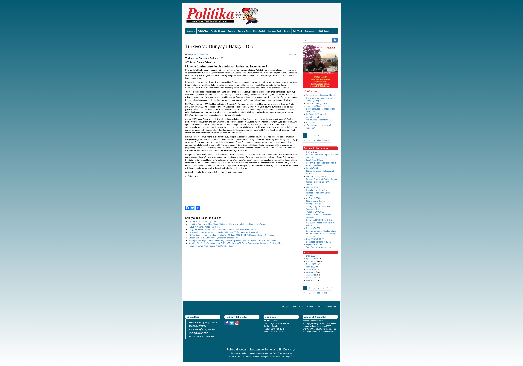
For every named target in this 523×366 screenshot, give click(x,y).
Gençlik (287, 31)
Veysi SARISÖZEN (314, 244)
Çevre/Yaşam (310, 31)
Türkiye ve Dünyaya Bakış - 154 (202, 221)
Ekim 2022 (310, 280)
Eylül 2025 (310, 255)
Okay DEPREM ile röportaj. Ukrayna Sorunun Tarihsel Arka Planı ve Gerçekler (222, 229)
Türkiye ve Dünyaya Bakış (198, 54)
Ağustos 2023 (312, 258)
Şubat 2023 (311, 269)
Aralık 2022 (311, 274)
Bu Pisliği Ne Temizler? (316, 114)
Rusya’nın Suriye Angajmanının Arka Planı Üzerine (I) (211, 245)
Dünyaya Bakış (244, 31)
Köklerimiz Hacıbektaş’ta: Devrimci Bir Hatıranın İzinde (321, 164)
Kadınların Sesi (274, 31)
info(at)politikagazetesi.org (281, 353)
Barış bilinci (311, 122)
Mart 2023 (310, 266)
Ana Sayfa (191, 31)
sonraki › (317, 140)
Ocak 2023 (311, 272)
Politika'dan (203, 31)
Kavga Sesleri (259, 31)
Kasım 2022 (311, 277)
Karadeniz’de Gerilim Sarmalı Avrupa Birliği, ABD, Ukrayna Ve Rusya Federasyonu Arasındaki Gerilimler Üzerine (237, 243)
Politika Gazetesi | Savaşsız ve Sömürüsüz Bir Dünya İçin (269, 356)
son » (326, 140)
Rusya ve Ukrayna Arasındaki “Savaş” (205, 226)
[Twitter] (192, 206)
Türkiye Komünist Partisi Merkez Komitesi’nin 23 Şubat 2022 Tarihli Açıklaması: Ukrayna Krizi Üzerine (232, 235)
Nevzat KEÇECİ (313, 228)
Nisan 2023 (311, 264)
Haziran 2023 (312, 261)
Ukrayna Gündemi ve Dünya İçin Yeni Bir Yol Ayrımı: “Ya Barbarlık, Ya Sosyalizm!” (224, 232)
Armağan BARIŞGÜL (315, 203)
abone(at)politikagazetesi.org (315, 323)
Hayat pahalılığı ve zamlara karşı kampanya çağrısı (320, 99)
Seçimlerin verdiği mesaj (316, 103)
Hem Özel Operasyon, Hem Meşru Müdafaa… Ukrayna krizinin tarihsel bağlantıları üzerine (228, 224)
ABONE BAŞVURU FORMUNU (317, 327)
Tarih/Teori (297, 31)
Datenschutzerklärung (326, 306)
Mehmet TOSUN (313, 187)
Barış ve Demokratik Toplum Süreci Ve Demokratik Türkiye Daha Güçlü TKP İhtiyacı (321, 233)
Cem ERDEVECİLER (315, 239)
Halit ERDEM (311, 151)
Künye (310, 306)
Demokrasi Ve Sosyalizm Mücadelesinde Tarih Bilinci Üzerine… (318, 193)
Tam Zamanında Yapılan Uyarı (319, 247)
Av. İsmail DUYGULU (315, 211)
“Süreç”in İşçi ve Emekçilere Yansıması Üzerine (318, 207)
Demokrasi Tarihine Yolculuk (318, 241)
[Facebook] (187, 206)
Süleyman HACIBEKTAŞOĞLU (319, 220)
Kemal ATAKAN (312, 168)
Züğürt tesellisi (312, 117)
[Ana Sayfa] (223, 16)
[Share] (198, 206)
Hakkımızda (298, 306)
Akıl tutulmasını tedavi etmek (318, 119)
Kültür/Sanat (323, 31)
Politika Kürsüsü (218, 31)
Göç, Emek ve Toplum (315, 200)
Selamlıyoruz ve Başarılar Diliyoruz (321, 95)
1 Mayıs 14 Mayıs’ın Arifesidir (318, 106)
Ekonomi (231, 31)
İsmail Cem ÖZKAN (314, 160)
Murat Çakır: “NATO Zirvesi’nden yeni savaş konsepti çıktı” (213, 237)
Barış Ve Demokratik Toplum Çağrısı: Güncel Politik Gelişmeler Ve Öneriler (322, 182)
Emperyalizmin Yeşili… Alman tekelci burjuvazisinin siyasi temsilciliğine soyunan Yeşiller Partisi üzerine (232, 240)
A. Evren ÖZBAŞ (313, 198)
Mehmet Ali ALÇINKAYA (316, 176)
